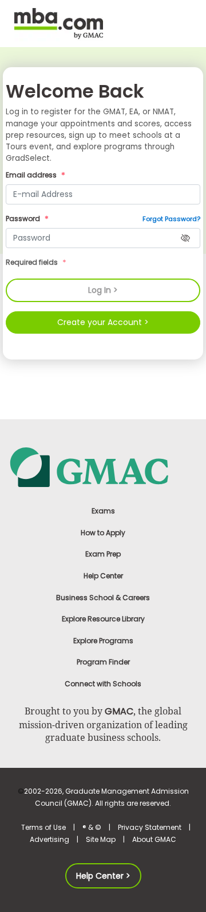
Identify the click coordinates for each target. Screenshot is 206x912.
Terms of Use (43, 827)
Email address (32, 175)
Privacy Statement (149, 827)
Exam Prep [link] (103, 554)
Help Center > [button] (103, 876)
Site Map (101, 839)
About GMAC (154, 839)
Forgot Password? (171, 218)
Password (24, 218)
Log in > (103, 290)
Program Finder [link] (103, 662)
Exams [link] (103, 511)
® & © (91, 827)
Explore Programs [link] (103, 641)
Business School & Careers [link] (103, 597)
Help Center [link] (103, 576)
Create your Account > (103, 322)
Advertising (49, 839)
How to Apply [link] (103, 533)
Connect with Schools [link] (103, 684)
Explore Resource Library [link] (103, 619)
